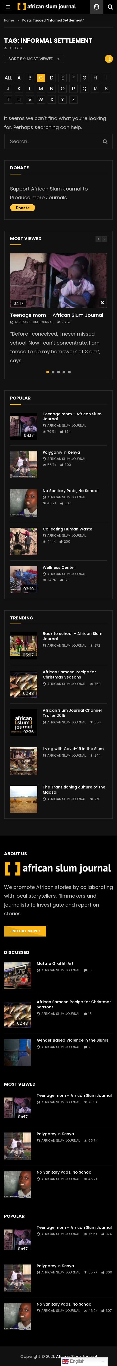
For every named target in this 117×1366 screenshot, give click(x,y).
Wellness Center (59, 567)
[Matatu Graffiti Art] (17, 975)
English (77, 1361)
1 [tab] (47, 372)
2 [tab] (53, 372)
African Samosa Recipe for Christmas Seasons (69, 674)
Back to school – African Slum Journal (72, 636)
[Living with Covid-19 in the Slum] (23, 761)
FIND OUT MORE (24, 931)
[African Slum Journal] (47, 7)
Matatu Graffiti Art (55, 963)
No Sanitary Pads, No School (70, 490)
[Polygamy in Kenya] (23, 464)
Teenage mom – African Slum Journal (56, 315)
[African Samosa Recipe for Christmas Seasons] (23, 684)
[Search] (110, 7)
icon (58, 280)
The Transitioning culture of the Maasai (74, 789)
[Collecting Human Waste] (23, 541)
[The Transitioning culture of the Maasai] (23, 799)
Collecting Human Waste (67, 529)
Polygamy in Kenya (61, 452)
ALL (8, 77)
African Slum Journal (34, 322)
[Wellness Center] (23, 579)
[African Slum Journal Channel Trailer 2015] (23, 722)
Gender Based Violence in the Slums (72, 1040)
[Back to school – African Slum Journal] (23, 645)
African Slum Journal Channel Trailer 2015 (72, 713)
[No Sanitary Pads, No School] (23, 503)
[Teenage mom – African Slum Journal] (23, 426)
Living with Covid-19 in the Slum (73, 748)
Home (9, 20)
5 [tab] (69, 372)
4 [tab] (64, 372)
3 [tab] (58, 372)
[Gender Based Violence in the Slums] (17, 1052)
